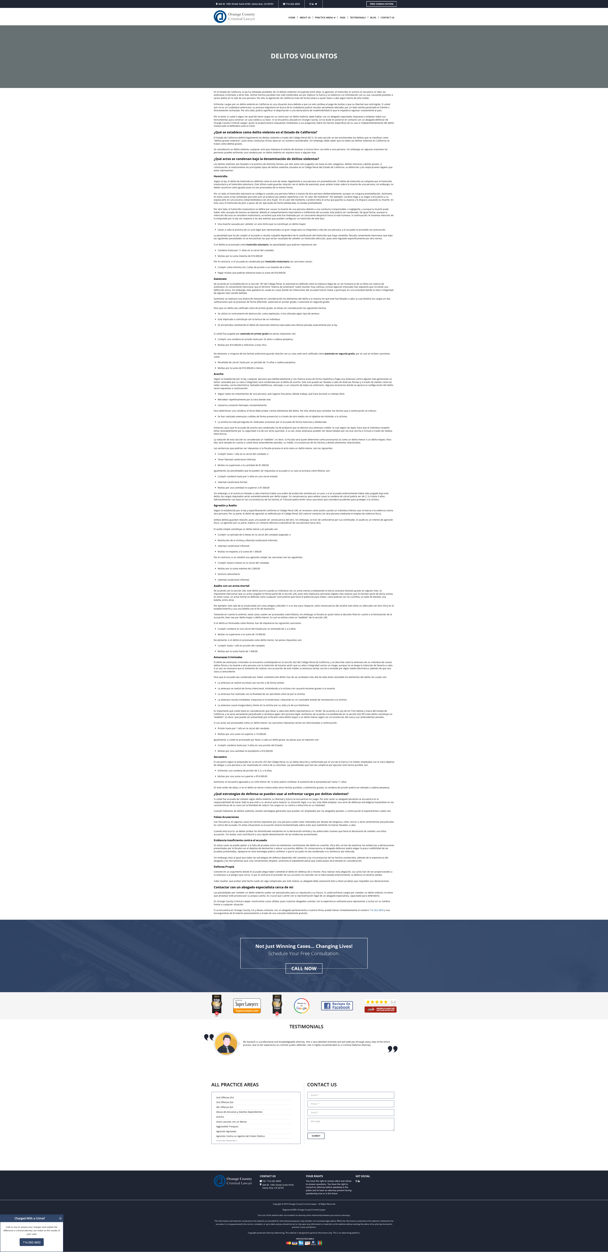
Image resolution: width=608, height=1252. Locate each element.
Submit (316, 1135)
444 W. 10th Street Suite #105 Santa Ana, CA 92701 (278, 1186)
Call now (304, 968)
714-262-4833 (292, 3)
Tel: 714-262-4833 (271, 1181)
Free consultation (381, 3)
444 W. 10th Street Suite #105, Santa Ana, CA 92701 (246, 3)
